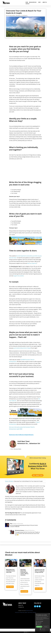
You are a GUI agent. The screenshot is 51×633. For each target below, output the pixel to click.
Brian (11, 523)
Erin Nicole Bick (11, 15)
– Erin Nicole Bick (15, 449)
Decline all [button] (46, 626)
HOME (27, 2)
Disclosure (34, 612)
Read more (41, 619)
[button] (42, 629)
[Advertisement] (25, 171)
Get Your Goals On (31, 263)
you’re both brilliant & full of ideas (22, 348)
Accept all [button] (39, 626)
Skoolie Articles (32, 2)
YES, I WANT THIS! (37, 475)
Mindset (18, 15)
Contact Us (21, 607)
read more (10, 586)
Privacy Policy (22, 612)
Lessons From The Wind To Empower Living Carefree (39, 571)
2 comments (24, 15)
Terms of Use (17, 612)
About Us (45, 2)
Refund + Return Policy (28, 612)
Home (6, 481)
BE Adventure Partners (29, 610)
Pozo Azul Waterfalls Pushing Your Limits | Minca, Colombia (24, 572)
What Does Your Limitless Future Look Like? (10, 571)
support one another (18, 275)
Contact (28, 3)
